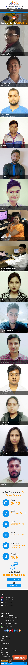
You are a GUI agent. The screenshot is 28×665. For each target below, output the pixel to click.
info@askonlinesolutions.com (11, 623)
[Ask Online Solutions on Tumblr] (17, 630)
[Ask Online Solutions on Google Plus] (10, 630)
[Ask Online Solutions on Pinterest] (12, 630)
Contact (22, 8)
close (25, 663)
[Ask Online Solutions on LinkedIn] (15, 630)
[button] (16, 11)
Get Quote (14, 586)
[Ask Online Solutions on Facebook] (5, 630)
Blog (16, 8)
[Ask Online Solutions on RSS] (20, 630)
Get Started (14, 579)
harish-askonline (8, 626)
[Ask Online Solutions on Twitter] (7, 630)
